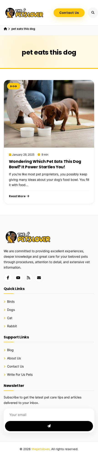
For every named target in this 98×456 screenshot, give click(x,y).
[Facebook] (8, 277)
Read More (17, 196)
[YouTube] (18, 277)
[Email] (39, 277)
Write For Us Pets (20, 374)
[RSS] (28, 277)
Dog (13, 86)
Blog (10, 350)
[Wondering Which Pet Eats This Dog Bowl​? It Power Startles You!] (49, 114)
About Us (14, 358)
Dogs (11, 310)
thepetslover (40, 449)
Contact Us (69, 12)
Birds (11, 301)
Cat (9, 318)
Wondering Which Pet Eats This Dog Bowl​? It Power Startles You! (45, 164)
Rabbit (12, 326)
